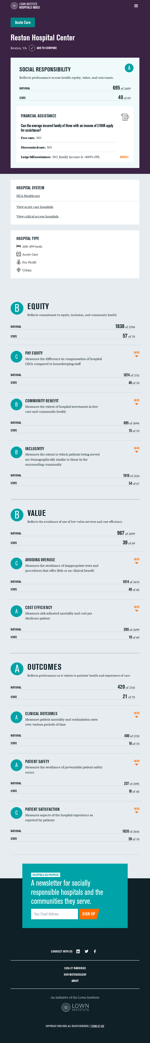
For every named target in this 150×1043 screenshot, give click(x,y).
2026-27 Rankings (75, 968)
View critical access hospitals (37, 216)
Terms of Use (97, 1026)
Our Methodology (75, 974)
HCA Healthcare (28, 195)
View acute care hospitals (34, 206)
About (75, 981)
